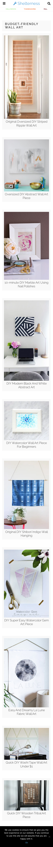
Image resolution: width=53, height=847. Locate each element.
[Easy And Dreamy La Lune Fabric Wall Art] (26, 706)
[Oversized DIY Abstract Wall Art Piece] (26, 191)
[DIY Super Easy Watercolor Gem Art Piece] (26, 617)
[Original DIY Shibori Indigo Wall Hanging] (26, 528)
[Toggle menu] (4, 4)
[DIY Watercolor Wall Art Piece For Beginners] (26, 439)
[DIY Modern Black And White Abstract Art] (26, 380)
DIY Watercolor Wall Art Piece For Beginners (26, 444)
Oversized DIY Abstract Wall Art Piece (26, 196)
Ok (26, 842)
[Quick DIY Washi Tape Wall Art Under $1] (26, 759)
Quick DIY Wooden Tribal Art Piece (26, 815)
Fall (45, 9)
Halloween (11, 9)
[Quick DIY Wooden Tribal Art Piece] (26, 810)
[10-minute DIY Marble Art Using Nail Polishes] (26, 279)
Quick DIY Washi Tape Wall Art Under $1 (26, 764)
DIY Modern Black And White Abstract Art (26, 385)
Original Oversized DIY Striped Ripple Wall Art (26, 123)
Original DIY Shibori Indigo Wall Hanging (26, 533)
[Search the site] (49, 4)
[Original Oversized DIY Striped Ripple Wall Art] (26, 118)
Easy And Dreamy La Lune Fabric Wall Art (26, 712)
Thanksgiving (30, 9)
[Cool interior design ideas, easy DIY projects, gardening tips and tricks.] (26, 5)
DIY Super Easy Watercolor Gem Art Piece (26, 622)
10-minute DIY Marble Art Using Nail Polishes (26, 284)
